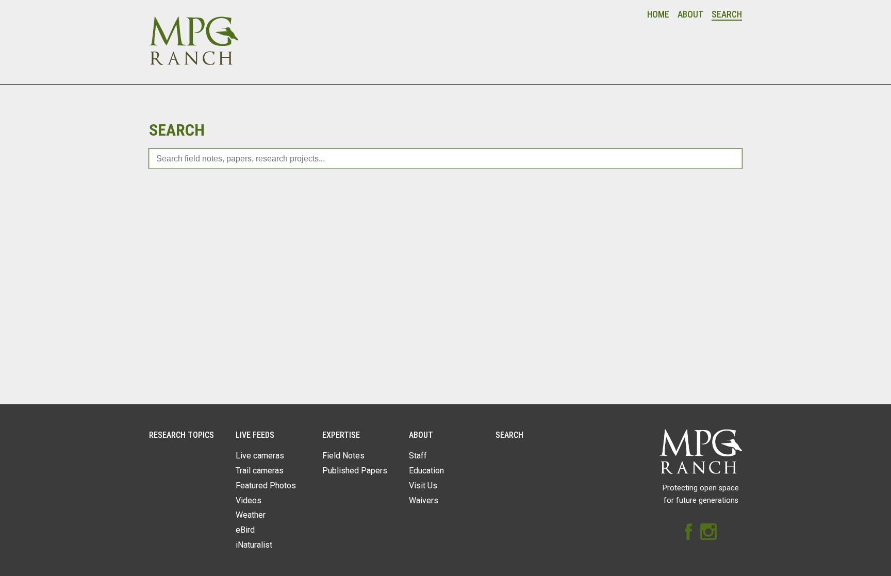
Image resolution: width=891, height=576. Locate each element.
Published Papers (354, 470)
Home (658, 14)
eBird (245, 530)
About (690, 14)
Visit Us (423, 485)
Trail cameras (260, 470)
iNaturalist (254, 545)
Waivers (423, 500)
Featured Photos (266, 485)
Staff (418, 455)
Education (426, 470)
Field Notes (343, 455)
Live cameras (260, 455)
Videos (248, 500)
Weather (251, 515)
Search (727, 14)
